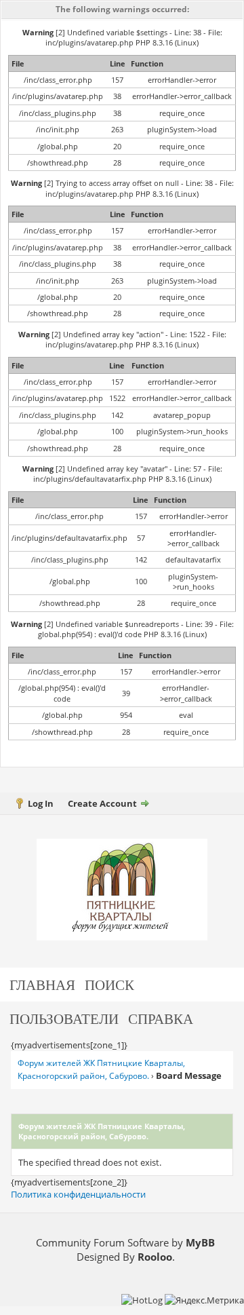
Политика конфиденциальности (78, 1194)
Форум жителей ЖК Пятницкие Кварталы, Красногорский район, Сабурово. (101, 1069)
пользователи (64, 1018)
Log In (41, 803)
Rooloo (155, 1256)
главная (42, 984)
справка (160, 1018)
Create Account (102, 803)
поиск (109, 984)
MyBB (200, 1242)
